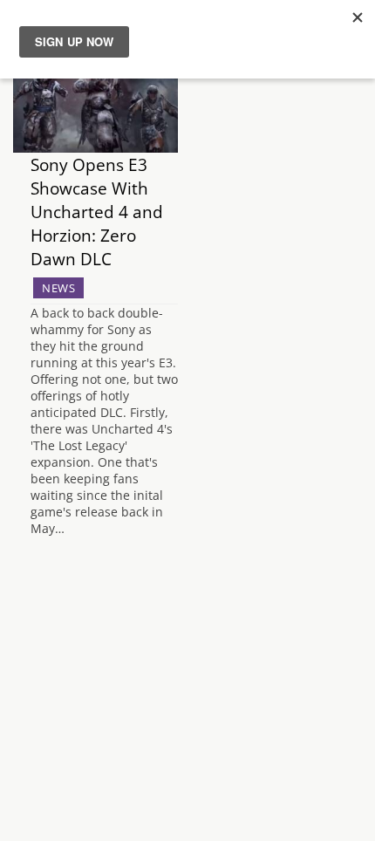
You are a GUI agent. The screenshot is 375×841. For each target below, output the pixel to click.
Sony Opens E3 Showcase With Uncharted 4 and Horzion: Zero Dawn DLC (97, 211)
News (58, 288)
